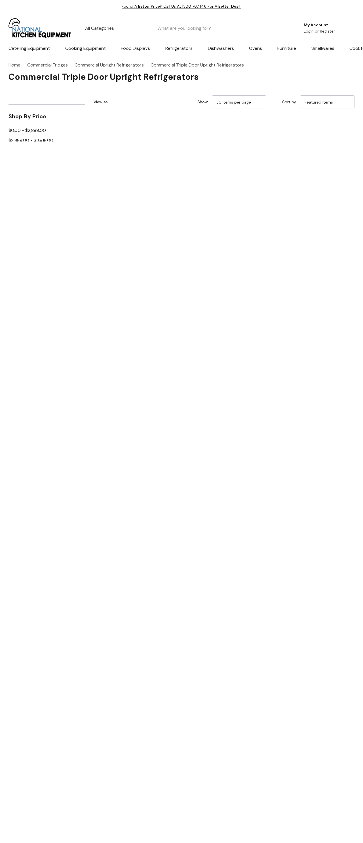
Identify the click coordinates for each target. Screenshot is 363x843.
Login (309, 31)
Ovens (255, 48)
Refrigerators (179, 48)
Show (202, 102)
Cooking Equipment (85, 48)
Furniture (286, 48)
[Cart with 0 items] (346, 28)
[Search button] (287, 28)
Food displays (135, 48)
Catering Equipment (29, 48)
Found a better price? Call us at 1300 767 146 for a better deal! (181, 6)
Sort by (289, 102)
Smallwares (322, 48)
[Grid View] (118, 101)
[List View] (131, 101)
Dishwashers (221, 48)
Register (327, 31)
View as (101, 102)
